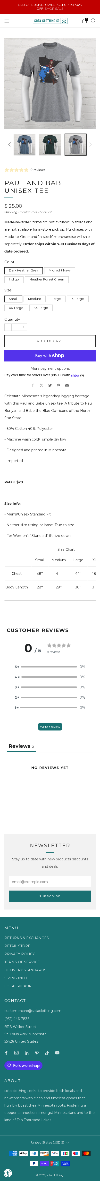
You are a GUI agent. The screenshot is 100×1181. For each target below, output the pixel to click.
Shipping (10, 212)
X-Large (78, 299)
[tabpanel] (50, 788)
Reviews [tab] (21, 746)
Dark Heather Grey (23, 270)
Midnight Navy (60, 270)
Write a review (50, 727)
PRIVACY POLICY (19, 954)
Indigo (14, 279)
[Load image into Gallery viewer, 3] (50, 145)
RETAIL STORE (17, 946)
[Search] (93, 20)
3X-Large (41, 308)
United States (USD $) (47, 1142)
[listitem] (50, 7)
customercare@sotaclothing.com (32, 1011)
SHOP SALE (54, 8)
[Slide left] (10, 144)
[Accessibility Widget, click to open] (7, 1173)
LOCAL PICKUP (18, 986)
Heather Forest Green (47, 279)
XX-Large (16, 308)
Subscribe (50, 896)
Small (13, 299)
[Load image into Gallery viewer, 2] (24, 145)
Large (56, 299)
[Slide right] (90, 144)
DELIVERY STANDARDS (25, 970)
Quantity (12, 319)
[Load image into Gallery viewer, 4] (76, 145)
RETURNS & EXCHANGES (26, 938)
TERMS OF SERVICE (22, 962)
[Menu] (6, 20)
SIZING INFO (15, 978)
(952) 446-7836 (16, 1019)
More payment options (50, 368)
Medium (34, 299)
